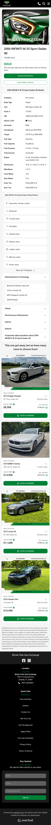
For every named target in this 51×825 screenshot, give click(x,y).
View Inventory (25, 699)
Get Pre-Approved (25, 725)
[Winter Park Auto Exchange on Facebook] (23, 660)
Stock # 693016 (8, 393)
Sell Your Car (25, 718)
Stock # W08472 (9, 461)
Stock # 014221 (8, 596)
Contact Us (25, 712)
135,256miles (42, 399)
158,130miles (42, 602)
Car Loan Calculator (25, 738)
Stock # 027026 (8, 528)
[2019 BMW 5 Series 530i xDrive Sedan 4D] (25, 440)
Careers (25, 706)
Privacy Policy (25, 744)
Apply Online (25, 732)
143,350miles (42, 535)
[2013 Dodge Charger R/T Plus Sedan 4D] (25, 372)
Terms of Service (25, 751)
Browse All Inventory (25, 76)
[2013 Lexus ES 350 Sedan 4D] (25, 507)
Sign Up (25, 798)
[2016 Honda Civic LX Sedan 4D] (25, 575)
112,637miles (42, 467)
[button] (39, 3)
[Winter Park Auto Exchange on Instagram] (28, 660)
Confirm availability (27, 415)
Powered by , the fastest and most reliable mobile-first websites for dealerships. (25, 814)
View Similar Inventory (25, 82)
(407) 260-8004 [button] (27, 683)
